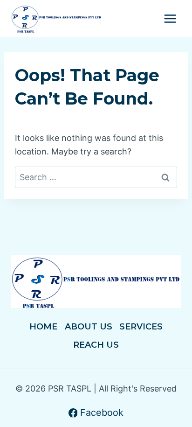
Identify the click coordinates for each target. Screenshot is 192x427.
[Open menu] (170, 18)
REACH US (96, 345)
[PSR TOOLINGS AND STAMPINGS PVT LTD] (56, 19)
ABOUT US (88, 327)
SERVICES (141, 327)
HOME (43, 327)
